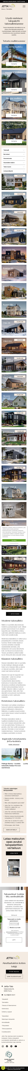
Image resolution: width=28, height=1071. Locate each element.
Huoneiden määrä (9, 162)
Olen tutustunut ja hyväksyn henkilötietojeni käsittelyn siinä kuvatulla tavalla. (14, 933)
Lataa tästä (14, 853)
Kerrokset (7, 154)
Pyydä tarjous (14, 971)
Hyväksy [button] (14, 540)
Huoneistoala (8, 158)
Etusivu (3, 9)
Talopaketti (5, 999)
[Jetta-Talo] (8, 5)
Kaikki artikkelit (11, 829)
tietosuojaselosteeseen (11, 932)
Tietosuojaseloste (7, 1028)
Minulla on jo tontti (15, 927)
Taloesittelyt (5, 1016)
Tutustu (14, 64)
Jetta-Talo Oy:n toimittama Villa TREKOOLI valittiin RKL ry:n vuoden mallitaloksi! (13, 807)
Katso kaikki (15, 614)
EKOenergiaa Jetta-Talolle (12, 825)
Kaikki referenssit (14, 744)
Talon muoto (7, 167)
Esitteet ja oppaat (7, 1012)
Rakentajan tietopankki (8, 1019)
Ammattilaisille (5, 1022)
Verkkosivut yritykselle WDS (14, 1069)
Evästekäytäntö (6, 1032)
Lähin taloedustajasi (14, 976)
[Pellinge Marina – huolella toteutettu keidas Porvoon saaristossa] (12, 755)
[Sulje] (26, 1)
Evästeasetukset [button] (14, 543)
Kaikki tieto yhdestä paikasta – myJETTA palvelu (14, 1)
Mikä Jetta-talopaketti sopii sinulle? (14, 803)
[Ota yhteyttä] (3, 1068)
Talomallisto (5, 1002)
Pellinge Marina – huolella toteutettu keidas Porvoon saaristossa (11, 766)
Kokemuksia (5, 1008)
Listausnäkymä (8, 171)
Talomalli (6, 150)
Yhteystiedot (5, 1025)
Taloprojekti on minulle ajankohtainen (14, 920)
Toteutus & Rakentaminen (9, 1005)
